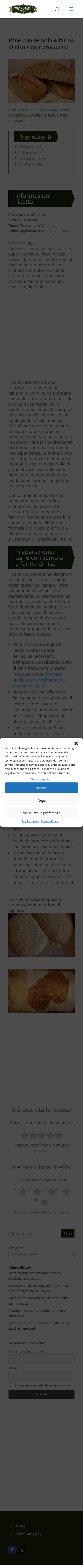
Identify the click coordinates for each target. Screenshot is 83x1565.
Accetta (41, 787)
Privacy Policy (50, 821)
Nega (42, 800)
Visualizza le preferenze (41, 813)
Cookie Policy (30, 821)
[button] (76, 743)
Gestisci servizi (40, 779)
